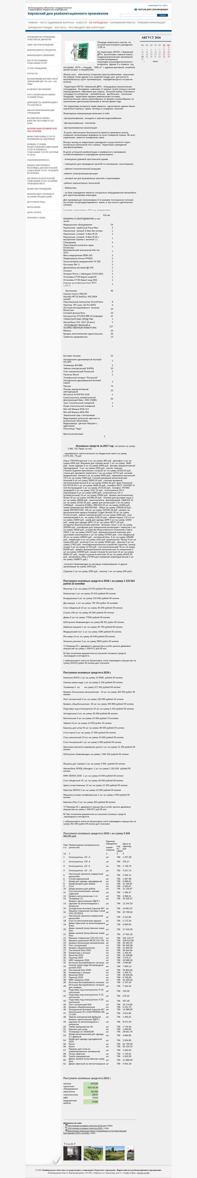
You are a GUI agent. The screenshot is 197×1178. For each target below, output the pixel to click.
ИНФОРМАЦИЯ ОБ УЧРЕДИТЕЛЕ (41, 50)
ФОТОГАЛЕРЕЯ (33, 207)
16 (169, 52)
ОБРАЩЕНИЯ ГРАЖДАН (40, 27)
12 (151, 52)
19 (151, 54)
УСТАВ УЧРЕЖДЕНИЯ (36, 68)
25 (147, 57)
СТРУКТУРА (32, 73)
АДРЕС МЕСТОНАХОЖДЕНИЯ (40, 44)
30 (169, 57)
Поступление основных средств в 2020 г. (85, 1128)
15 (164, 52)
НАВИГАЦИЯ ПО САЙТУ (158, 5)
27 (155, 57)
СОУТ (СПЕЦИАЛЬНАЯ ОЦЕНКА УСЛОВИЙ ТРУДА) (41, 95)
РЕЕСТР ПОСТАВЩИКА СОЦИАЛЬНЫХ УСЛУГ (37, 61)
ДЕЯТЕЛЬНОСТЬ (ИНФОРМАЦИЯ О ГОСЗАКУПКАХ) (42, 103)
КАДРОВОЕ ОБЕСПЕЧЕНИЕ (39, 89)
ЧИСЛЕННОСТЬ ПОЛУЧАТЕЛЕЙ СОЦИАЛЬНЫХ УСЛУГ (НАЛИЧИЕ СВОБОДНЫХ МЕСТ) (42, 181)
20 (155, 54)
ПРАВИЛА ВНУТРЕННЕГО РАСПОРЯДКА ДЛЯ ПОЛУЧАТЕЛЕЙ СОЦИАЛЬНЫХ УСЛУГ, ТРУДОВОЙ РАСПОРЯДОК (42, 169)
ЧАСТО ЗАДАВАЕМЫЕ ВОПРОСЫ (57, 22)
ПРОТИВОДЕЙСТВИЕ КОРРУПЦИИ (86, 27)
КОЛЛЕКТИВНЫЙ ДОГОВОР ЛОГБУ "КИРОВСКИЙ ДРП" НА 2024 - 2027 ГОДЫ (42, 81)
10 (142, 52)
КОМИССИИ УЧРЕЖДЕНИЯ (39, 189)
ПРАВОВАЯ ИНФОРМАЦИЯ (151, 22)
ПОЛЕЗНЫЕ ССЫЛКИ (36, 217)
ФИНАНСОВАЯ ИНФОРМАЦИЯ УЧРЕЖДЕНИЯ (40, 111)
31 (142, 59)
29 (164, 57)
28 (160, 57)
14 (160, 52)
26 (151, 57)
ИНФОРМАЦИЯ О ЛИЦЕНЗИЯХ (40, 55)
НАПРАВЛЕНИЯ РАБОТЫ (122, 22)
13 (155, 52)
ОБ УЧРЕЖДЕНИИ (98, 22)
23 (169, 54)
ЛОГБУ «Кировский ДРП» (73, 10)
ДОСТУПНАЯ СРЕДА (36, 202)
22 (164, 54)
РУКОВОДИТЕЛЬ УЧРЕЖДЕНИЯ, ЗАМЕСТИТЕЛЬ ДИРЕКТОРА (41, 38)
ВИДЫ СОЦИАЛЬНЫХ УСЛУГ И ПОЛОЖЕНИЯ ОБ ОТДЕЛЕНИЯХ (41, 137)
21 (160, 54)
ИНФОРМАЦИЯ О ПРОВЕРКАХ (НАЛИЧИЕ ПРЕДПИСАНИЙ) (40, 195)
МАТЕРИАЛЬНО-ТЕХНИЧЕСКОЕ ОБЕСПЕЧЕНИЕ (42, 129)
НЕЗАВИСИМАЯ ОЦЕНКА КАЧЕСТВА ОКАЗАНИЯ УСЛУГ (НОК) (40, 120)
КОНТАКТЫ (60, 27)
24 (142, 57)
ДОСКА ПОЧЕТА (34, 212)
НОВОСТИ (81, 22)
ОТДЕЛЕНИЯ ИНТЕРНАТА (38, 160)
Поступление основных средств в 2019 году (87, 1126)
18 (147, 54)
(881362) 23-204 (143, 1173)
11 (147, 52)
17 (142, 54)
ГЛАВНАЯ (33, 22)
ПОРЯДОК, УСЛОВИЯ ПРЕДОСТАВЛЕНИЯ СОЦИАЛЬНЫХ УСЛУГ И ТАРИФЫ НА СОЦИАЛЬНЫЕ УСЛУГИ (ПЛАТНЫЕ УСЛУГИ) (42, 149)
